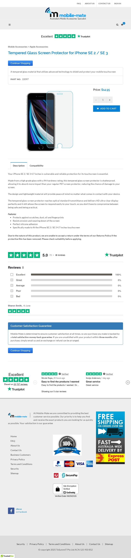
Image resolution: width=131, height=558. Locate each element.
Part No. (16, 79)
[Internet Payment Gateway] (65, 475)
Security (15, 468)
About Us (89, 3)
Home (14, 436)
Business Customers (21, 454)
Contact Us (104, 3)
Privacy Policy (18, 459)
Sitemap (15, 473)
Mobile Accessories (17, 46)
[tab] (18, 165)
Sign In (117, 3)
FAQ (79, 3)
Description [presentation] (19, 165)
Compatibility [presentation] (36, 165)
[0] (122, 24)
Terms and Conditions (21, 464)
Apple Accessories (39, 46)
